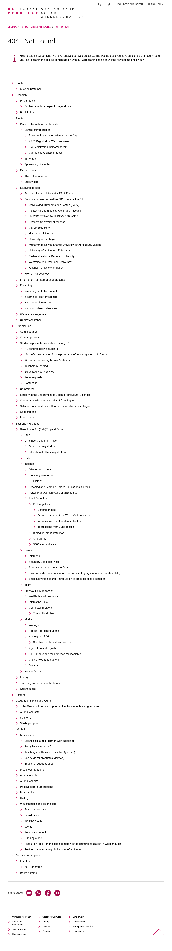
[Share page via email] (29, 895)
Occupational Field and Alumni (34, 700)
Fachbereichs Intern (130, 4)
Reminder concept (35, 832)
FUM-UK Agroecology (37, 273)
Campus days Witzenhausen (46, 152)
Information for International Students (42, 279)
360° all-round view (44, 544)
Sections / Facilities (27, 423)
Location (25, 861)
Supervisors (31, 181)
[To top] (158, 932)
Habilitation (27, 112)
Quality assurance (30, 320)
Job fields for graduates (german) (44, 758)
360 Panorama (33, 867)
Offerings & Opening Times (41, 440)
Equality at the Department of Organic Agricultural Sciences (55, 394)
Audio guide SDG (39, 636)
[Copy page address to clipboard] (57, 895)
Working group (33, 821)
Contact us (31, 383)
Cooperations (28, 411)
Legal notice (78, 931)
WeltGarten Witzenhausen (44, 596)
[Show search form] (99, 4)
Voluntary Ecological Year (44, 561)
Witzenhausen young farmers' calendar (48, 360)
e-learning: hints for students (41, 291)
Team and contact (35, 809)
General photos (47, 509)
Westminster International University (50, 262)
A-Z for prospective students (41, 348)
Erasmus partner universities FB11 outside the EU (54, 199)
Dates (28, 458)
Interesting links (38, 602)
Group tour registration (42, 446)
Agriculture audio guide (42, 648)
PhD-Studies (27, 100)
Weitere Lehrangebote (33, 314)
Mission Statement (31, 89)
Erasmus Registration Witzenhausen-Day (53, 135)
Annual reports (28, 775)
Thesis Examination (36, 176)
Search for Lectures (51, 917)
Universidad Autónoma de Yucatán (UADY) (54, 205)
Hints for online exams (38, 302)
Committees (27, 389)
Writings (34, 625)
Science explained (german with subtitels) (49, 740)
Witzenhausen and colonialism (38, 803)
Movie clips (27, 735)
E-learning (26, 285)
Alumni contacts (29, 712)
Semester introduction (38, 129)
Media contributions (32, 769)
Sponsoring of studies (38, 164)
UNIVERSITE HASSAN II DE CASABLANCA (53, 216)
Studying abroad (30, 187)
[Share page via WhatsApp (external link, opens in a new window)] (38, 895)
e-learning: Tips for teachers (41, 296)
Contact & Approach (21, 917)
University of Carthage (42, 239)
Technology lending (36, 366)
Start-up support (29, 723)
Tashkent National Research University (51, 256)
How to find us (33, 671)
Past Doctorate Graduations (36, 786)
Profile (19, 83)
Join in (29, 550)
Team (28, 584)
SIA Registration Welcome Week (48, 147)
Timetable (30, 158)
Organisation (23, 326)
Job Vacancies (19, 929)
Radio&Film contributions (44, 630)
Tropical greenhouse (41, 475)
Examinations (28, 170)
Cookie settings (19, 934)
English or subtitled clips (39, 763)
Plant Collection (38, 498)
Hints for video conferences (41, 308)
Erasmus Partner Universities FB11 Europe (49, 193)
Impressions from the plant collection (60, 521)
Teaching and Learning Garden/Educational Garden (59, 487)
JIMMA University (39, 227)
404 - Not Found (61, 27)
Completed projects (40, 607)
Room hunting (28, 873)
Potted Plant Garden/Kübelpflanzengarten (53, 492)
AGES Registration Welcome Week (49, 141)
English (157, 4)
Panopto (46, 931)
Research (21, 95)
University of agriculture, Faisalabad (50, 250)
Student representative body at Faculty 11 (44, 343)
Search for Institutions (17, 923)
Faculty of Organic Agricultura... (36, 27)
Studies (20, 118)
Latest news (32, 815)
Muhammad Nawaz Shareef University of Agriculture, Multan (65, 244)
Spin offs (25, 717)
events (28, 826)
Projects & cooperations (39, 590)
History (37, 481)
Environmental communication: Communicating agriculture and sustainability (75, 573)
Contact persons (29, 337)
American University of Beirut (46, 267)
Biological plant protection (48, 533)
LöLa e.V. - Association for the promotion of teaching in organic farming (67, 354)
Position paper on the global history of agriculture (54, 849)
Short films (39, 538)
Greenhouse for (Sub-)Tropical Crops (41, 429)
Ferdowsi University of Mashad (47, 222)
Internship (35, 556)
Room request (28, 417)
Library (24, 677)
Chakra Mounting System (44, 659)
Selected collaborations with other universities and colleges (55, 406)
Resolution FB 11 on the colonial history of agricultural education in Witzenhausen (73, 843)
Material (34, 665)
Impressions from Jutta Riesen (56, 526)
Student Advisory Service (39, 371)
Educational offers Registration (47, 452)
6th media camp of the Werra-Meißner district (64, 515)
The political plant (44, 613)
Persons (20, 694)
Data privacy (78, 917)
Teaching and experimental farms (40, 683)
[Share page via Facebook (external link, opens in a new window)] (48, 895)
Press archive (28, 792)
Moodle (46, 926)
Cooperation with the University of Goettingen (47, 400)
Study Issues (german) (38, 746)
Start (27, 435)
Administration (29, 331)
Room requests (33, 377)
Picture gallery (41, 504)
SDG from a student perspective (52, 642)
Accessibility (79, 921)
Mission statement (40, 469)
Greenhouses (28, 688)
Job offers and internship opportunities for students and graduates (59, 706)
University (12, 27)
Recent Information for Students (39, 124)
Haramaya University (41, 233)
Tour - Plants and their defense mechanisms (55, 654)
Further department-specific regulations (48, 106)
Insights (29, 463)
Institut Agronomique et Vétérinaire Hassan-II (55, 210)
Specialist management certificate (49, 567)
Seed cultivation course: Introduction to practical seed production (67, 578)
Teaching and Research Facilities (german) (50, 752)
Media (28, 619)
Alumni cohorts (29, 781)
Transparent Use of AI (83, 926)
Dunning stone (33, 838)
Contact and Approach (29, 855)
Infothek (21, 729)
